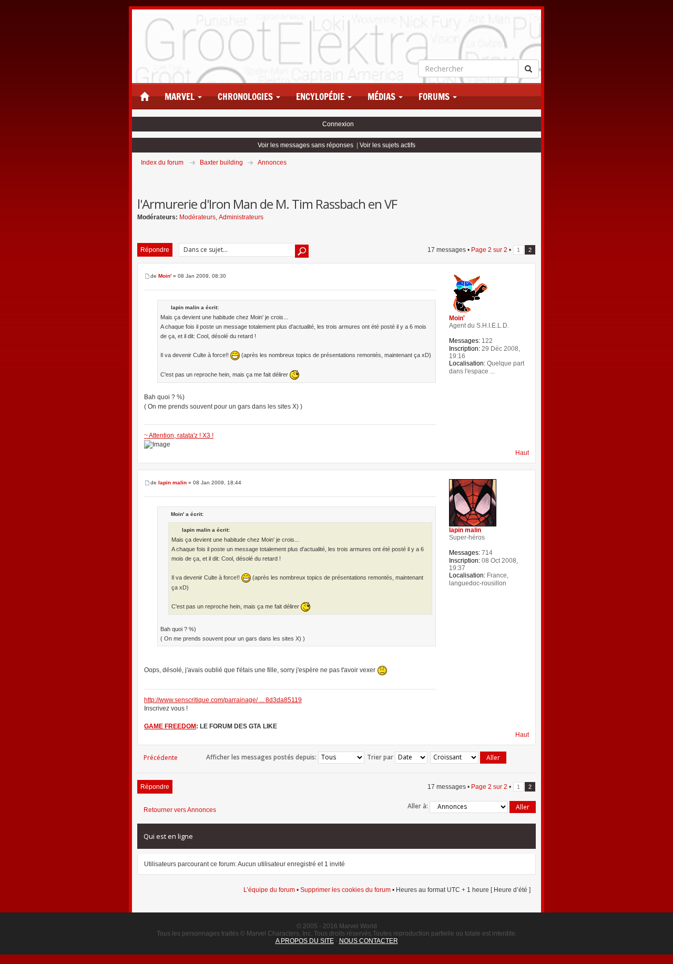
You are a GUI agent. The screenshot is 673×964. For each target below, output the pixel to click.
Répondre (154, 249)
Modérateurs (197, 217)
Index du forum (162, 162)
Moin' (164, 276)
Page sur (489, 249)
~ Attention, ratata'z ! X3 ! (178, 435)
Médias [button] (382, 96)
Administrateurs (241, 217)
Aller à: (417, 805)
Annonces (272, 162)
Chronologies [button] (246, 96)
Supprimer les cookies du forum (345, 890)
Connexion (338, 124)
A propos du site (305, 941)
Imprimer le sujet (535, 177)
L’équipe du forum (269, 890)
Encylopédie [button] (321, 96)
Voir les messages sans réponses (305, 145)
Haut (522, 452)
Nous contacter (368, 941)
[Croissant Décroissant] (468, 758)
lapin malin (172, 482)
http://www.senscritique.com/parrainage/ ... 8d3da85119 (223, 700)
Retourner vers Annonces (180, 810)
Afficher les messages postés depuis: (262, 756)
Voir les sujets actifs (387, 145)
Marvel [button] (181, 96)
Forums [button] (435, 96)
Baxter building (221, 162)
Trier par (381, 756)
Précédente (161, 757)
